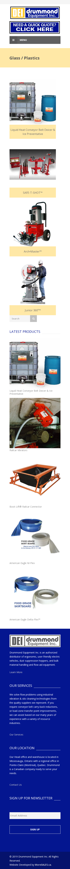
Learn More (16, 672)
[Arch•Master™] (33, 224)
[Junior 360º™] (33, 283)
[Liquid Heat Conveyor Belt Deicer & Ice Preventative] (33, 102)
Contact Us (16, 784)
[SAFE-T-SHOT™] (33, 165)
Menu (23, 40)
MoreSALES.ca (43, 864)
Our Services (16, 734)
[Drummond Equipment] (35, 12)
